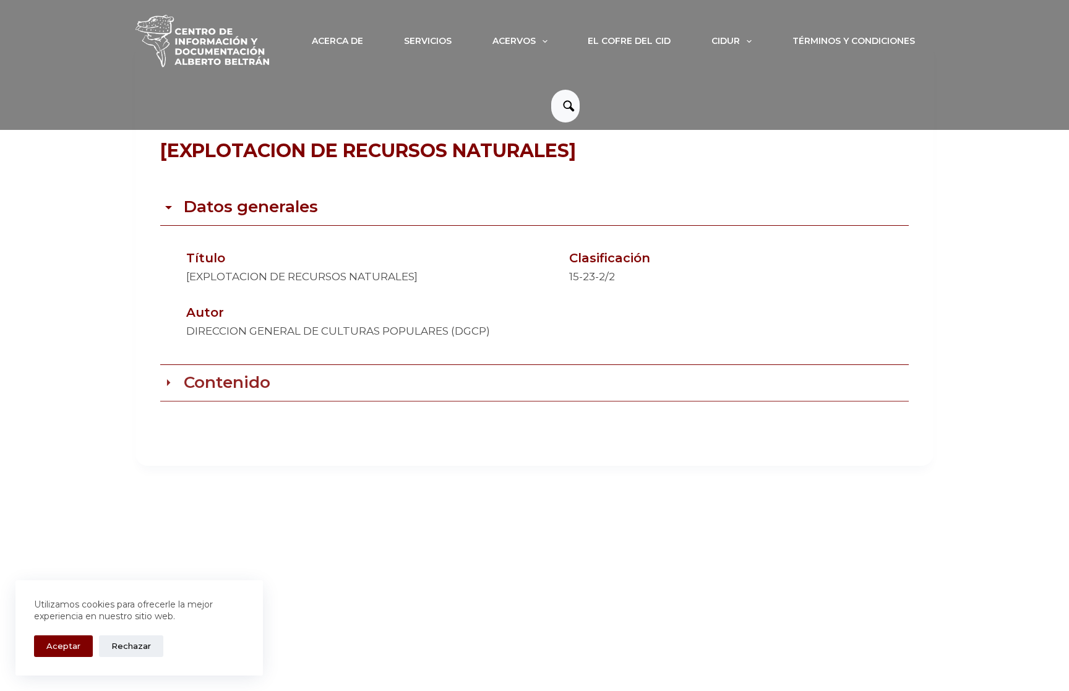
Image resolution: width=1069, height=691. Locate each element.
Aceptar (63, 646)
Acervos (514, 40)
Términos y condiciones (853, 40)
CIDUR (725, 40)
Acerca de (337, 40)
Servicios (428, 40)
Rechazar (131, 646)
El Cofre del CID (629, 40)
